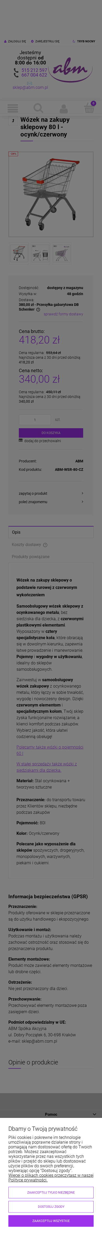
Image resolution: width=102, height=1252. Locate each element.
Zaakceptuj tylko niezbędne (51, 1192)
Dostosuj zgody (51, 1207)
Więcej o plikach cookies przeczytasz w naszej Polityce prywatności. (51, 1178)
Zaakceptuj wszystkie (51, 1221)
